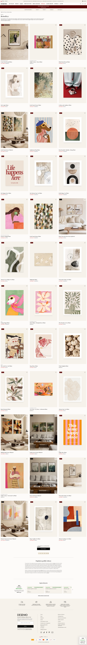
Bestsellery (11, 3)
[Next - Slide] (72, 589)
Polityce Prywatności (29, 629)
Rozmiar (51, 9)
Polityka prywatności (61, 623)
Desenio (46, 642)
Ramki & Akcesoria (36, 3)
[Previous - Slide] (25, 589)
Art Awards (42, 627)
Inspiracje (56, 3)
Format (44, 9)
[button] (82, 640)
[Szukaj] (81, 3)
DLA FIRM (61, 3)
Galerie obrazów (49, 3)
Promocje (43, 3)
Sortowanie (60, 9)
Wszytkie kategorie (28, 9)
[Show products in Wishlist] (83, 4)
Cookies (59, 621)
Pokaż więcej (43, 548)
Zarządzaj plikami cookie (62, 627)
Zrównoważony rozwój (44, 621)
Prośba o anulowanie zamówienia (61, 625)
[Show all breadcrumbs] (2, 12)
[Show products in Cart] (85, 4)
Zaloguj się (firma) (43, 629)
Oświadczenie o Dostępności (45, 623)
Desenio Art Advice (61, 614)
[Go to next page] (48, 553)
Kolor (37, 9)
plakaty (54, 563)
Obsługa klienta (60, 616)
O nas (41, 614)
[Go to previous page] (39, 553)
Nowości (17, 3)
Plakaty (21, 3)
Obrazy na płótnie (27, 3)
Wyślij (25, 626)
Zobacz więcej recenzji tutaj (43, 595)
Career (41, 619)
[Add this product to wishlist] (27, 25)
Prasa (41, 616)
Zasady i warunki (61, 619)
